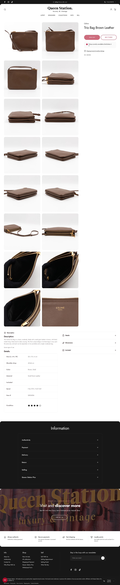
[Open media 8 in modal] (60, 155)
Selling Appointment (47, 559)
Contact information (35, 583)
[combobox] (110, 2)
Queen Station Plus (28, 565)
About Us (6, 557)
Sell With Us (44, 557)
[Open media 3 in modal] (22, 78)
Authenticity (7, 559)
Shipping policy (27, 583)
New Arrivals (26, 557)
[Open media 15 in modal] (22, 308)
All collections (26, 559)
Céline (86, 23)
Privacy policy (13, 583)
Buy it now (108, 37)
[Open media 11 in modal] (22, 231)
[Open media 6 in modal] (60, 117)
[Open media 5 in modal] (22, 117)
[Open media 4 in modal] (60, 78)
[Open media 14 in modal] (60, 270)
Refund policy (6, 583)
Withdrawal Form (27, 567)
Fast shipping (70, 537)
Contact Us (7, 562)
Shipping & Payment (28, 562)
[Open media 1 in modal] (22, 40)
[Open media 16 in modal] (60, 308)
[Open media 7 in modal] (22, 155)
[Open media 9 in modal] (22, 193)
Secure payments (44, 537)
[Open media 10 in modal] (60, 193)
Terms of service (19, 583)
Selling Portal (45, 562)
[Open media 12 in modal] (60, 231)
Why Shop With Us (9, 565)
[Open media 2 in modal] (60, 40)
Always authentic (13, 537)
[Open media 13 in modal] (22, 270)
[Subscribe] (102, 558)
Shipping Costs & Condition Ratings (95, 51)
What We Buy (45, 565)
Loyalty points (98, 537)
